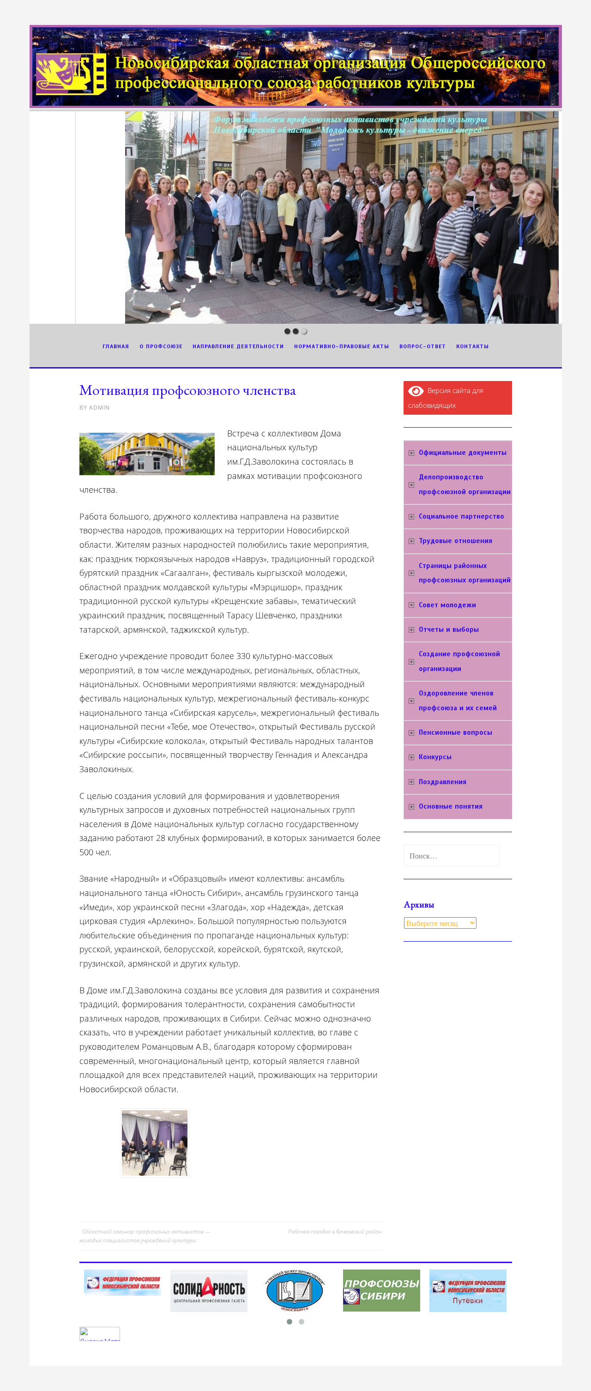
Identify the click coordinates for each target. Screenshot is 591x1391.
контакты (472, 346)
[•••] (296, 217)
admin (99, 407)
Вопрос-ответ (422, 346)
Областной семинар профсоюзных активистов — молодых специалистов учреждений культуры (145, 1236)
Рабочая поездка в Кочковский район (335, 1231)
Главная (116, 346)
